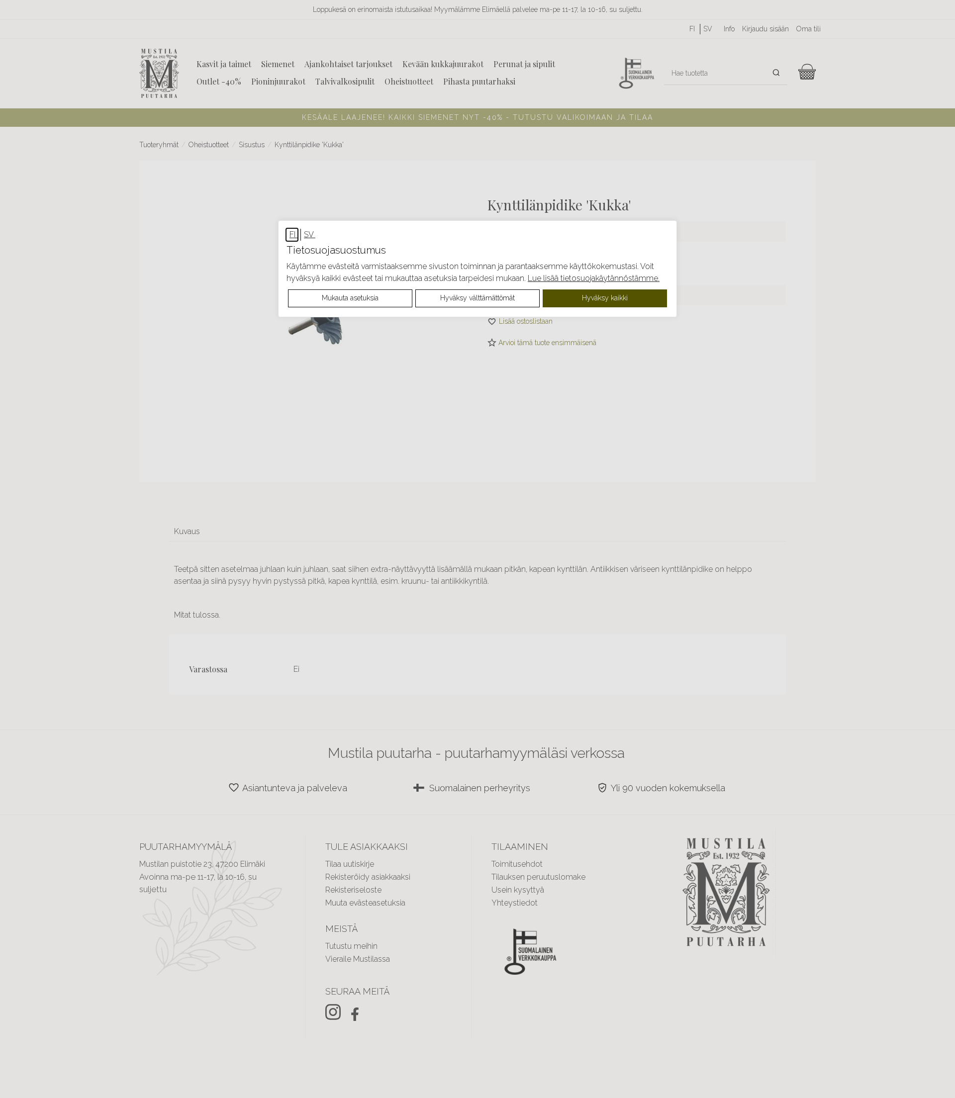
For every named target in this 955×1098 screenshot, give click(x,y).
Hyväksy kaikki (605, 298)
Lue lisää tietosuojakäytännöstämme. (594, 278)
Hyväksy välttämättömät (477, 298)
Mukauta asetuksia (350, 298)
